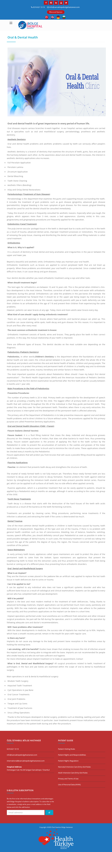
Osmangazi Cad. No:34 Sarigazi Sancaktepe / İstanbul (28, 770)
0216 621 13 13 (39, 7)
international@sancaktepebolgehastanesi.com (26, 761)
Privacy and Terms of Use (68, 778)
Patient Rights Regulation (68, 761)
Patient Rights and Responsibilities (72, 755)
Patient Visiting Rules (66, 749)
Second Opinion (56, 12)
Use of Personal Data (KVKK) (69, 784)
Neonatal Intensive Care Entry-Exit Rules (74, 767)
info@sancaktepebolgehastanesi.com (64, 7)
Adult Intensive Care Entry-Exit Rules (73, 772)
